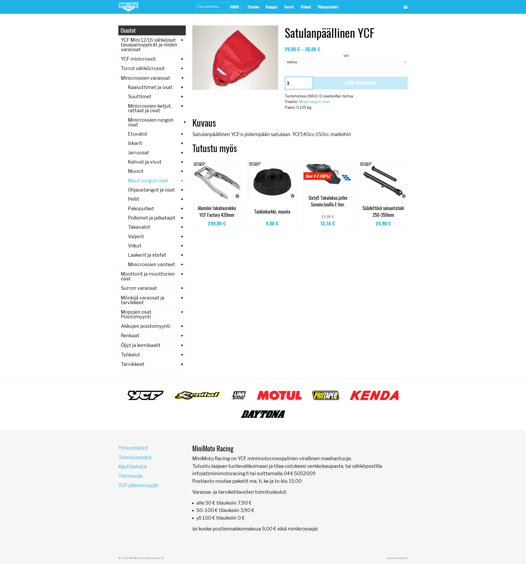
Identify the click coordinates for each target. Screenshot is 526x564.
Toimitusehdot (135, 457)
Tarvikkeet (132, 364)
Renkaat (130, 336)
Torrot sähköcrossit (143, 68)
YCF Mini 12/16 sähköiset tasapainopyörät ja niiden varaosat (149, 44)
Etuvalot (137, 134)
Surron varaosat (139, 288)
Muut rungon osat (314, 101)
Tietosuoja (130, 476)
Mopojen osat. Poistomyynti (136, 314)
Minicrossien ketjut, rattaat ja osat (150, 108)
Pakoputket (141, 209)
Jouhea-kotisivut (397, 558)
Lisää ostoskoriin (360, 83)
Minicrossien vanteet (151, 264)
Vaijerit (136, 236)
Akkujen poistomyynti (145, 326)
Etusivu (253, 6)
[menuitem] (253, 6)
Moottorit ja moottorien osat (148, 276)
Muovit (136, 171)
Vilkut (134, 246)
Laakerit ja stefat (147, 255)
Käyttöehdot (132, 467)
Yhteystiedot (328, 6)
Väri (346, 55)
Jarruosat (138, 153)
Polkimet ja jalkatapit (151, 218)
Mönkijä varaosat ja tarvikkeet (142, 300)
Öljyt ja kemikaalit (140, 345)
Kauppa (271, 6)
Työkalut (130, 355)
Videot (306, 6)
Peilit (133, 199)
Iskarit (135, 143)
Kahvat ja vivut (144, 162)
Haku (234, 6)
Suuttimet (139, 96)
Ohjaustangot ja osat (151, 190)
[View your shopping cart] (405, 7)
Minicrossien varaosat (145, 78)
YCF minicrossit (138, 59)
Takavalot (139, 227)
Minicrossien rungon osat (151, 122)
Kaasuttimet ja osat (150, 87)
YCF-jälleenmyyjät (138, 485)
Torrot (289, 6)
